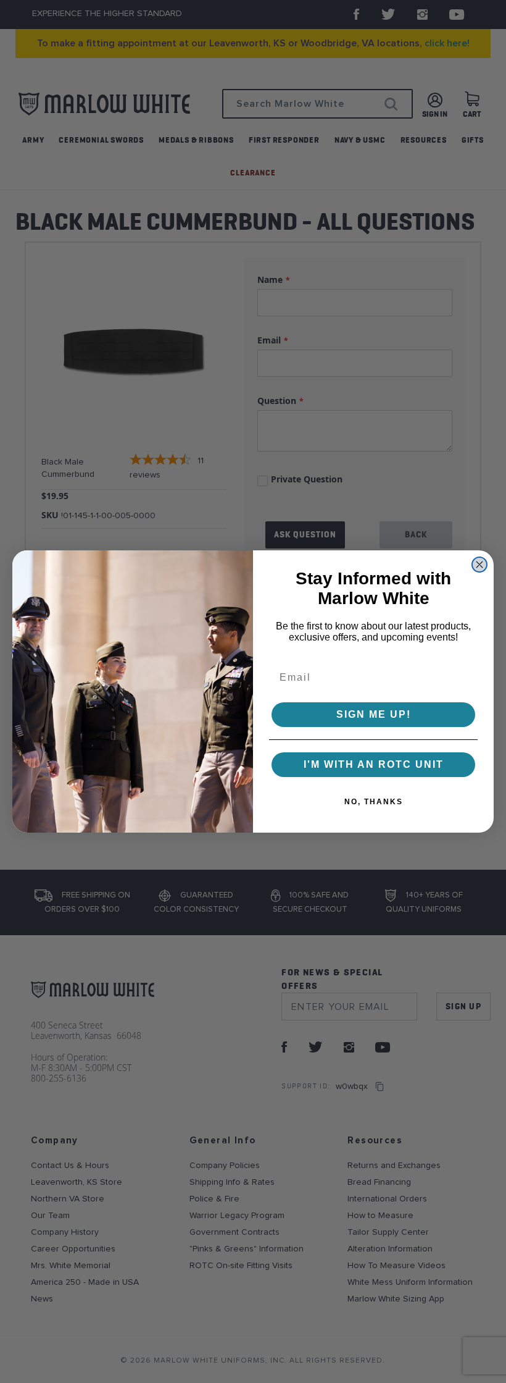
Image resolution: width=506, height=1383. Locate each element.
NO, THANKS (373, 801)
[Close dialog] (479, 565)
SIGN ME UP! (373, 714)
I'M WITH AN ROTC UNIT (374, 764)
